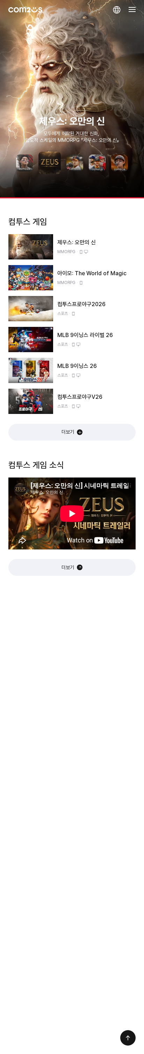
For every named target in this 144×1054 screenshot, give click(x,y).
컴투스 (25, 10)
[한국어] (116, 10)
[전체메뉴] (132, 10)
